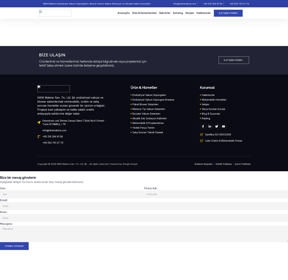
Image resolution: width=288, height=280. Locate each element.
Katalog (178, 13)
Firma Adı (150, 188)
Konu (3, 212)
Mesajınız (6, 223)
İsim (2, 188)
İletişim (190, 13)
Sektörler (164, 13)
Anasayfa (124, 13)
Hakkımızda (203, 13)
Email (3, 200)
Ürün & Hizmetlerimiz (144, 13)
